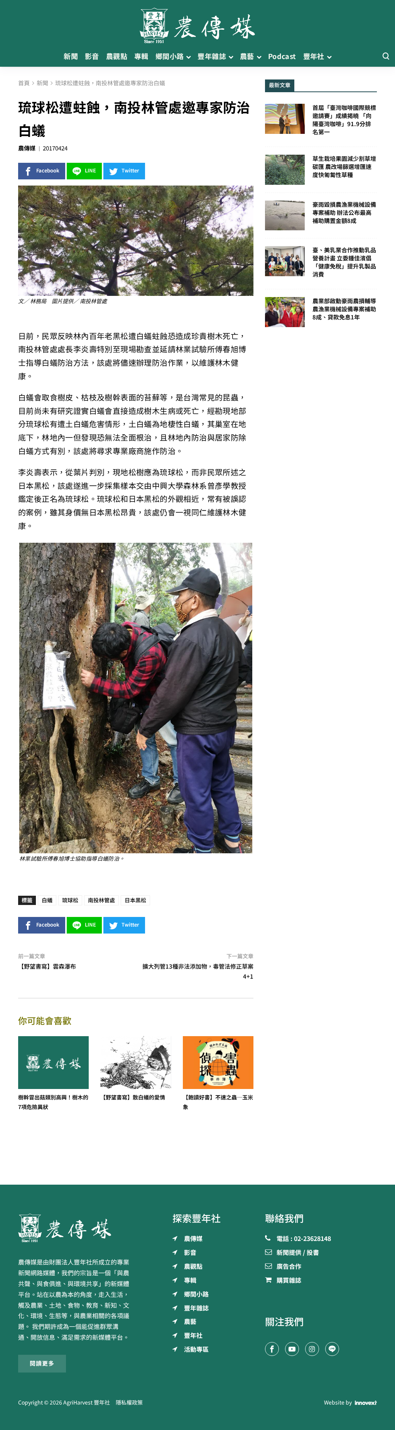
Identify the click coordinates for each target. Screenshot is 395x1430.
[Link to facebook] (272, 1349)
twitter (130, 171)
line (90, 171)
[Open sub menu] (188, 56)
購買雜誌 (289, 1280)
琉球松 (70, 900)
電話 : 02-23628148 (304, 1239)
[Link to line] (332, 1349)
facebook (47, 171)
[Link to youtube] (292, 1349)
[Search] (385, 56)
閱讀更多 (42, 1363)
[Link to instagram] (312, 1349)
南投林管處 (101, 900)
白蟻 (47, 900)
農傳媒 (26, 148)
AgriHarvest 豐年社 (86, 1402)
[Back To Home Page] (74, 1228)
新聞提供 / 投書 (298, 1253)
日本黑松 (135, 900)
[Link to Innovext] (366, 1403)
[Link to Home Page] (197, 23)
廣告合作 (289, 1266)
